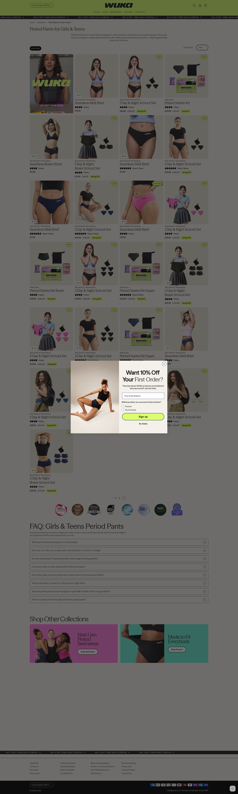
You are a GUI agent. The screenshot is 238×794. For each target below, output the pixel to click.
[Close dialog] (164, 364)
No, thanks (143, 424)
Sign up (143, 416)
